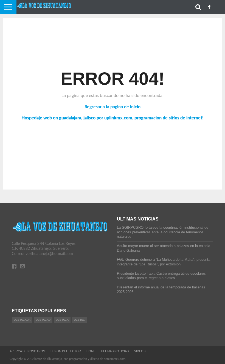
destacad (43, 319)
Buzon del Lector (65, 351)
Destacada (22, 319)
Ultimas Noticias (115, 351)
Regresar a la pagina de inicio (112, 107)
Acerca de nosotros (27, 351)
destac (79, 319)
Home (90, 351)
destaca (62, 319)
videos (139, 351)
